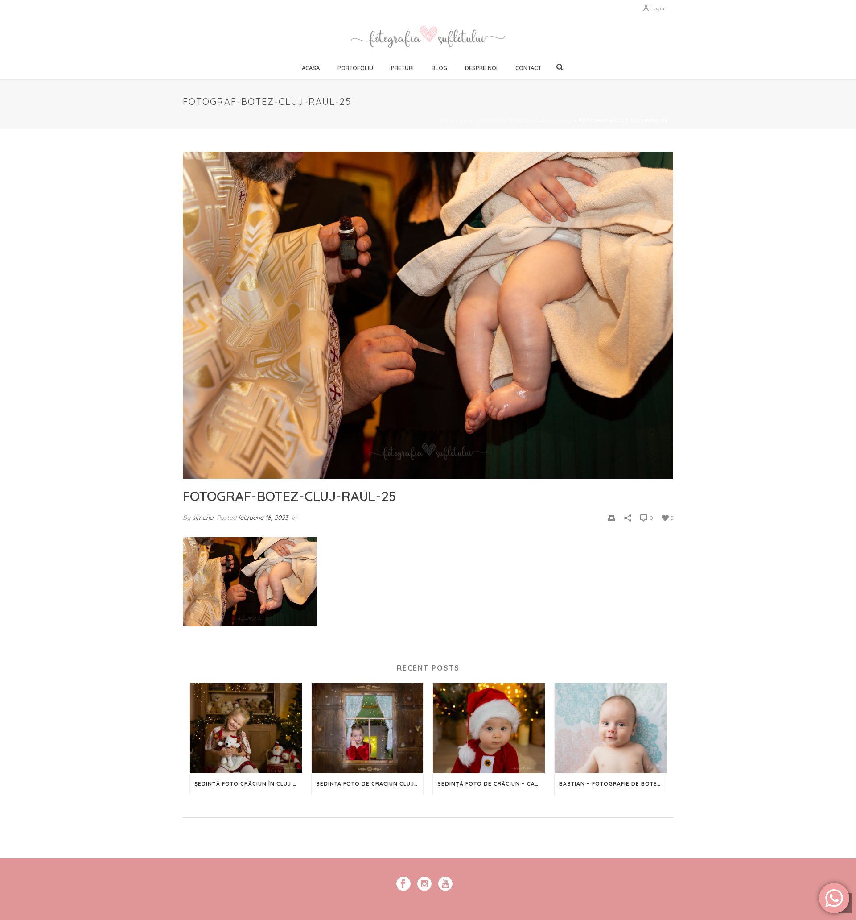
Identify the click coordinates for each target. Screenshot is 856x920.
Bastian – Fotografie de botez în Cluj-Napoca (613, 783)
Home (445, 121)
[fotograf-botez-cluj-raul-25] (428, 315)
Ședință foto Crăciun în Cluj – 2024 (248, 783)
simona (202, 518)
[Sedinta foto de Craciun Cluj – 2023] (368, 728)
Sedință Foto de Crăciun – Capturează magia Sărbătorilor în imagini (491, 783)
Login (657, 8)
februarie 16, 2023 (263, 518)
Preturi (402, 67)
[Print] (611, 517)
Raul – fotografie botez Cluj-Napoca (516, 121)
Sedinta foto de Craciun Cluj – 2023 (370, 783)
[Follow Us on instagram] (424, 884)
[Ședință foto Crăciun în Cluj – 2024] (246, 728)
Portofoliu (355, 67)
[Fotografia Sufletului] (428, 36)
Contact (528, 67)
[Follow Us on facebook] (403, 884)
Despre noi (481, 67)
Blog (439, 67)
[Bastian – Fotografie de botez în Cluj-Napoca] (611, 728)
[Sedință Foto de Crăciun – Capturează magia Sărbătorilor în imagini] (489, 728)
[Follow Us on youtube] (445, 884)
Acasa (311, 67)
